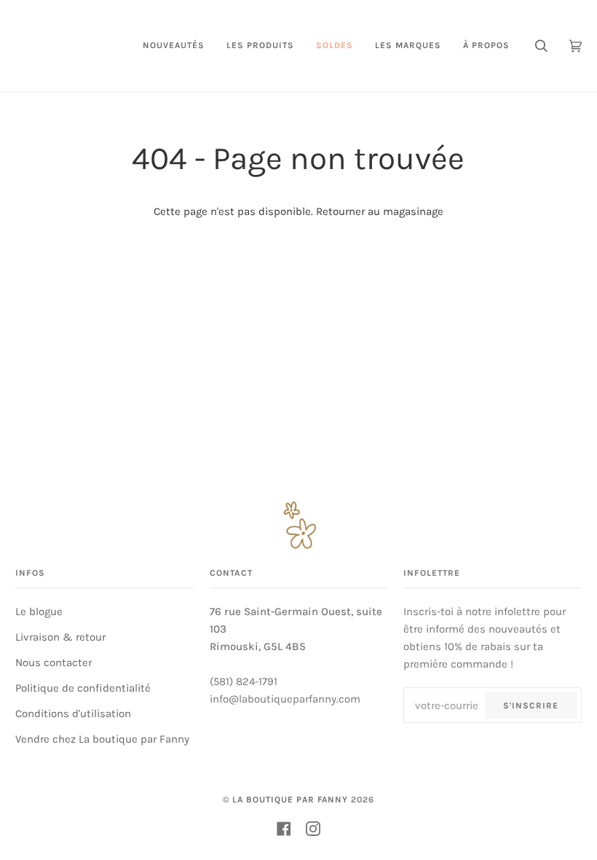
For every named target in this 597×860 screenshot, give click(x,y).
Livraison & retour (60, 637)
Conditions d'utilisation (73, 713)
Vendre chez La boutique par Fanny (102, 739)
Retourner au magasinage (379, 211)
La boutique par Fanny (290, 799)
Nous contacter (53, 662)
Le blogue (39, 611)
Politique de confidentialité (83, 688)
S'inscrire (530, 705)
